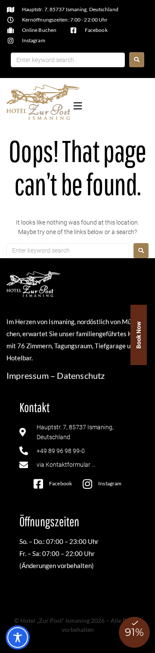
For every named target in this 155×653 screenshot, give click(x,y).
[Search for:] (68, 60)
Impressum (27, 375)
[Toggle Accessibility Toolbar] (17, 637)
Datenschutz (81, 375)
